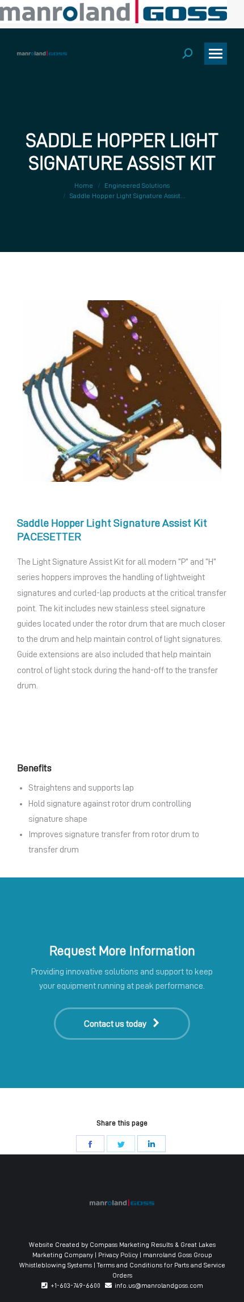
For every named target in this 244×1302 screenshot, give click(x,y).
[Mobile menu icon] (215, 54)
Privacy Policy (118, 1254)
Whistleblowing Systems (55, 1265)
